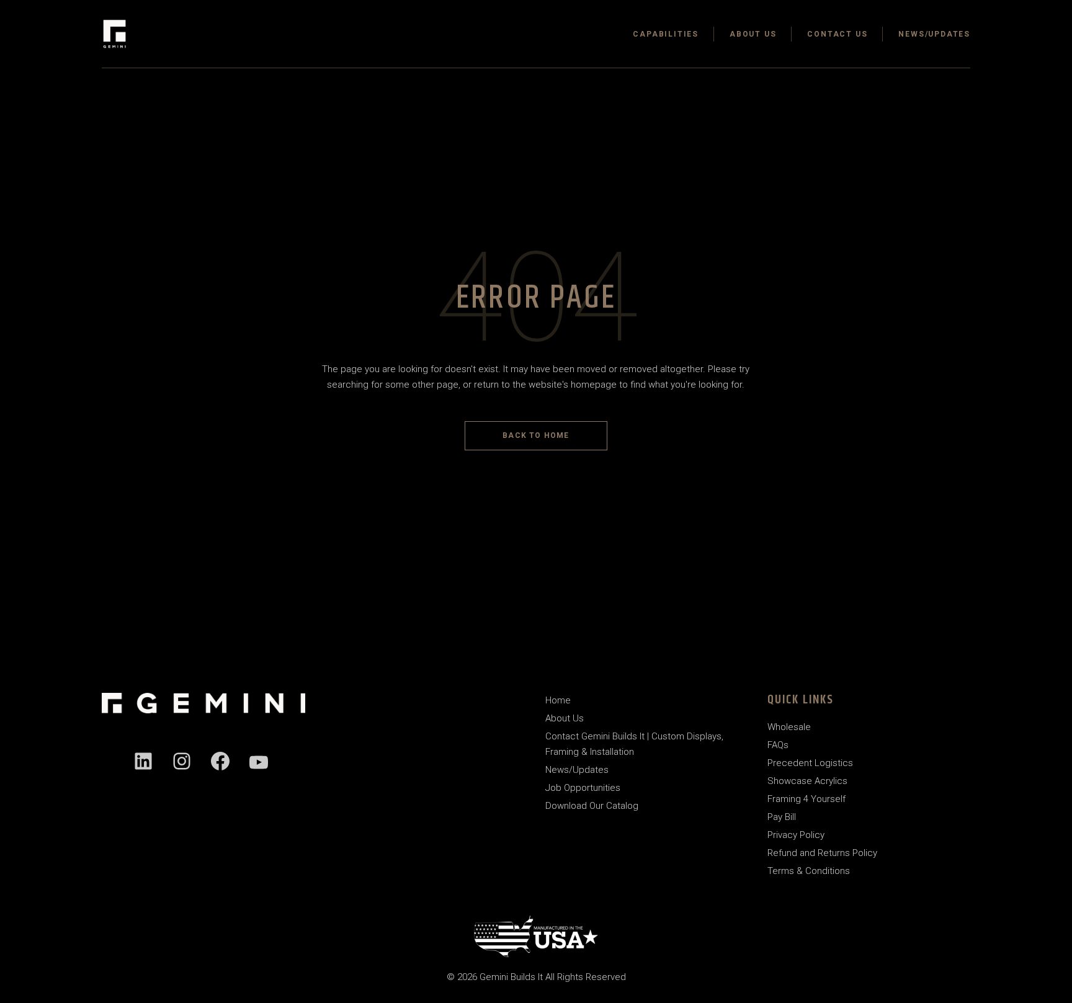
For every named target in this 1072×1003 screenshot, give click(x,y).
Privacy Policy (795, 834)
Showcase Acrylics (807, 781)
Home (558, 700)
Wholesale (789, 727)
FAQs (777, 745)
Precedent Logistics (810, 763)
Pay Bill (781, 816)
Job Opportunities (582, 787)
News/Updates (577, 769)
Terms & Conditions (808, 870)
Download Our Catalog (591, 805)
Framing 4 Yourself (806, 799)
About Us (564, 718)
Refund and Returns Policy (822, 852)
